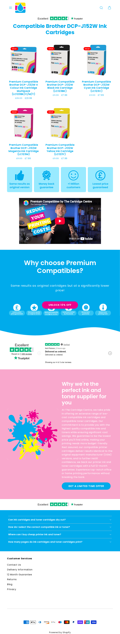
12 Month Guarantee (19, 574)
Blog (9, 584)
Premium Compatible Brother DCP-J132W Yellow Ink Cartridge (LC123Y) (60, 149)
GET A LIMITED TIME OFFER (86, 486)
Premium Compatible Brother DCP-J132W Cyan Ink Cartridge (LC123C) (96, 86)
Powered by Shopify (60, 632)
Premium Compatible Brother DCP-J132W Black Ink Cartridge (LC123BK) (60, 86)
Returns (12, 579)
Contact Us (14, 564)
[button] (10, 7)
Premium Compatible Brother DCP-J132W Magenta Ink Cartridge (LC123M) (23, 149)
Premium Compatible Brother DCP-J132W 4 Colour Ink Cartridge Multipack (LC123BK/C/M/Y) (23, 88)
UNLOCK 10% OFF (60, 305)
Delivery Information (19, 569)
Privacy (11, 589)
